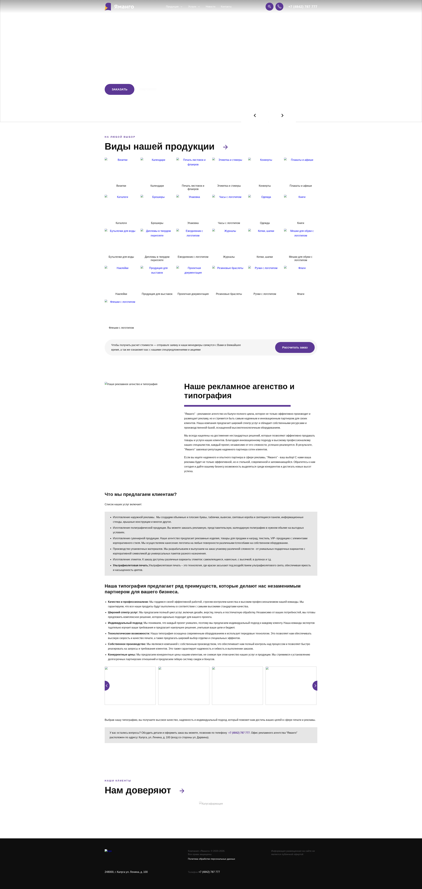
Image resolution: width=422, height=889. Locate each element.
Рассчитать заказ (295, 347)
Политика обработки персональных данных (211, 859)
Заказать (119, 89)
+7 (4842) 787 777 (302, 6)
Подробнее (147, 89)
